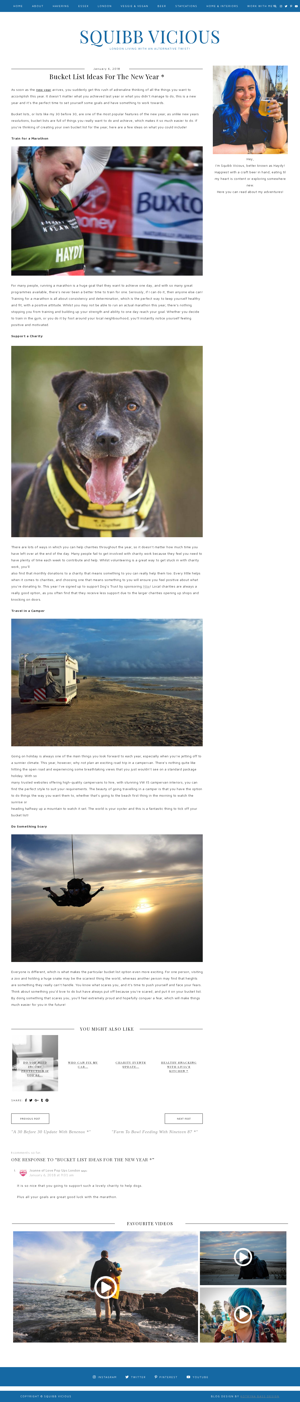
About (38, 5)
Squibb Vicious (150, 36)
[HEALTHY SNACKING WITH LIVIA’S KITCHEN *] (179, 1044)
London (105, 5)
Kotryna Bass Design (259, 1396)
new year (43, 90)
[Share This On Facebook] (26, 1100)
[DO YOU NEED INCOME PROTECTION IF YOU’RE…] (35, 1046)
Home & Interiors (222, 5)
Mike (146, 586)
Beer (162, 5)
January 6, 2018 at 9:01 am (51, 1175)
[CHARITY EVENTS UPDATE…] (131, 1042)
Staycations (186, 5)
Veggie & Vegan (134, 5)
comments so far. (27, 1152)
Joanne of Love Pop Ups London (54, 1170)
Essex (83, 5)
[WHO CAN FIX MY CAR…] (83, 1042)
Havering (61, 5)
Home (18, 5)
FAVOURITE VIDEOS (150, 1223)
